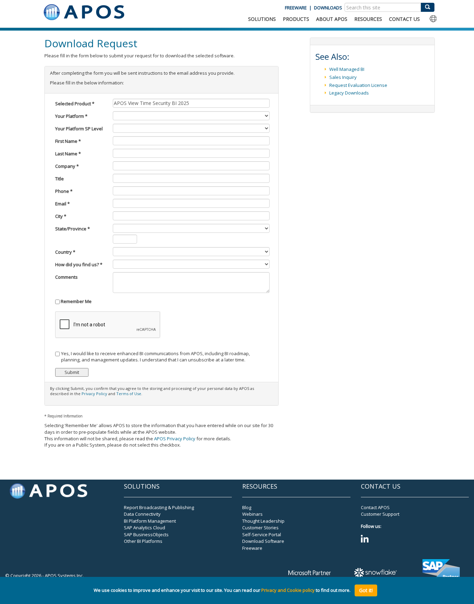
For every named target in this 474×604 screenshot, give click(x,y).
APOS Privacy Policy (174, 438)
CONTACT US (404, 19)
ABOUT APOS (331, 19)
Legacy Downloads (349, 93)
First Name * (68, 141)
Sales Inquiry (343, 77)
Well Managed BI (346, 69)
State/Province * (72, 229)
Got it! (366, 590)
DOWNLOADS (328, 8)
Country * (65, 252)
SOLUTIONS (262, 19)
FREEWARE (296, 8)
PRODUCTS (296, 19)
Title (59, 179)
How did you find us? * (78, 264)
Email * (62, 204)
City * (60, 216)
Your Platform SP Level (79, 128)
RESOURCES (368, 19)
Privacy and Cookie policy (288, 590)
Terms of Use (128, 393)
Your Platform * (71, 116)
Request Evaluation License (358, 85)
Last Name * (68, 153)
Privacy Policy (94, 393)
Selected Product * (74, 103)
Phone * (64, 191)
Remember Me (76, 301)
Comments (66, 277)
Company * (67, 166)
